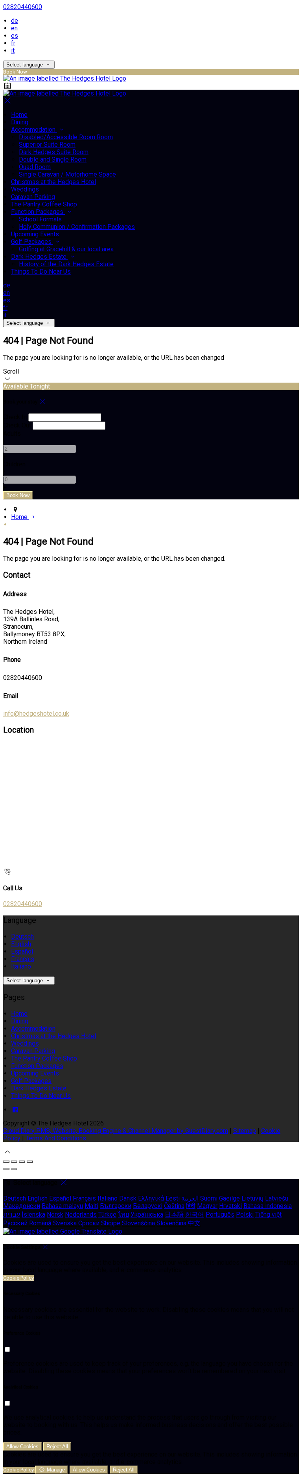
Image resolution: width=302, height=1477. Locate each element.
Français (22, 959)
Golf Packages (31, 1081)
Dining (19, 1021)
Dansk (127, 1198)
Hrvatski (230, 1206)
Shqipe (110, 1223)
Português (220, 1214)
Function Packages (37, 1066)
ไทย (123, 1214)
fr (13, 43)
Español (22, 951)
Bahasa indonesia (267, 1206)
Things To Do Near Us (41, 1095)
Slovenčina (171, 1223)
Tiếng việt (268, 1214)
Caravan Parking (33, 1051)
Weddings (25, 1043)
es (14, 35)
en (14, 28)
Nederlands (81, 1214)
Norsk (55, 1214)
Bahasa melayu (62, 1206)
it (13, 50)
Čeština (174, 1206)
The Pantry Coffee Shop (44, 1058)
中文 (194, 1223)
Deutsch (22, 936)
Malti (91, 1206)
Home (19, 1013)
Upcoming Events (35, 1073)
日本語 (174, 1214)
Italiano (21, 966)
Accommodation (33, 1028)
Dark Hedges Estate (38, 1088)
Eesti (173, 1198)
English (21, 944)
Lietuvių (252, 1198)
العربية (190, 1198)
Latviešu (276, 1198)
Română (40, 1223)
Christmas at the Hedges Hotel (53, 1036)
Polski (245, 1214)
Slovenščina (138, 1223)
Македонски (21, 1206)
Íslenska (33, 1214)
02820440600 (22, 7)
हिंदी (190, 1206)
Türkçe (107, 1214)
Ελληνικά (151, 1198)
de (14, 20)
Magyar (207, 1206)
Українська (147, 1214)
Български (115, 1206)
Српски (88, 1223)
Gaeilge (229, 1198)
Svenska (65, 1223)
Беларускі (147, 1206)
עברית (11, 1214)
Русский (15, 1223)
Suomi (208, 1198)
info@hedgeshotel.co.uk (36, 713)
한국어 (194, 1214)
